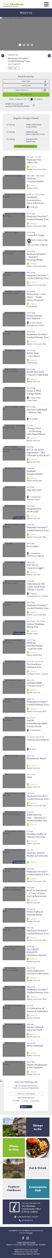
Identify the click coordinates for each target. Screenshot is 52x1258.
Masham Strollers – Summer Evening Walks (36, 256)
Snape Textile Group (33, 125)
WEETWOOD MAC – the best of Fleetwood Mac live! (37, 817)
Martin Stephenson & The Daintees (37, 1066)
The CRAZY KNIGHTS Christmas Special (36, 952)
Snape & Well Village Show (34, 392)
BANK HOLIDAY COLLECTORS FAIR (37, 373)
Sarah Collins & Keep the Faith (35, 1029)
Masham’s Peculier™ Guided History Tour (19, 60)
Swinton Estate (23, 106)
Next (49, 55)
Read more (12, 68)
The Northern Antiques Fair (34, 666)
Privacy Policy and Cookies (26, 1242)
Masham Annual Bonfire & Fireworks (37, 854)
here (30, 1233)
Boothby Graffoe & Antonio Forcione (36, 835)
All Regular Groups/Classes (24, 146)
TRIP (29, 777)
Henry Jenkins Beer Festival (34, 317)
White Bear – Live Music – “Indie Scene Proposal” (36, 296)
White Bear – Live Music (33, 355)
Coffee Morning (31, 132)
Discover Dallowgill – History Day (37, 411)
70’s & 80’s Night (35, 235)
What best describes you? (26, 1098)
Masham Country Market (35, 180)
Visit (13, 4)
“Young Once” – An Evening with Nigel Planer (36, 431)
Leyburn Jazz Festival (38, 739)
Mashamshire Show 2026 (34, 510)
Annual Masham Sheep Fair (35, 625)
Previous (2, 55)
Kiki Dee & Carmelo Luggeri (35, 566)
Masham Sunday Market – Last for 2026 (35, 645)
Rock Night (33, 546)
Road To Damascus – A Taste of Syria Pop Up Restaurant (37, 893)
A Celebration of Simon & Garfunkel (37, 1010)
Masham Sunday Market (35, 472)
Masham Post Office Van (34, 161)
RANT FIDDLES (35, 1045)
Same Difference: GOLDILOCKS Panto (38, 972)
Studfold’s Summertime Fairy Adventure (35, 200)
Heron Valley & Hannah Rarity (35, 913)
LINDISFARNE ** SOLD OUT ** (35, 684)
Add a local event (26, 95)
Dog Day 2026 (34, 489)
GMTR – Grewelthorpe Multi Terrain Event (37, 723)
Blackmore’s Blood (36, 758)
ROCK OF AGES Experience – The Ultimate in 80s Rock (38, 452)
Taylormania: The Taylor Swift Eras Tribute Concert (36, 586)
